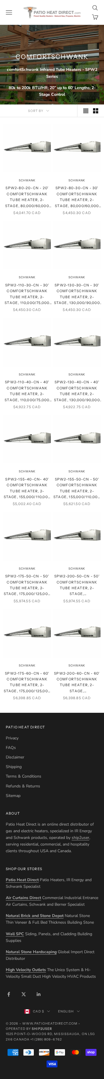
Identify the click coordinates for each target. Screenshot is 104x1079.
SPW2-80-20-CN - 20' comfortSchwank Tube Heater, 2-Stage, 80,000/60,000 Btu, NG (27, 197)
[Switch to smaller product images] (95, 111)
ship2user (80, 837)
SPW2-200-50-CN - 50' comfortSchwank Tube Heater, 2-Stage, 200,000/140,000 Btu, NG (77, 585)
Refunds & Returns (23, 786)
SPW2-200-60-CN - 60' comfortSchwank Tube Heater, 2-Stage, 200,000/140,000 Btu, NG (77, 682)
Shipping (14, 766)
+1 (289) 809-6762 (46, 1039)
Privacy (12, 738)
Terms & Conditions (23, 776)
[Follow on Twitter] (24, 994)
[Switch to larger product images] (85, 111)
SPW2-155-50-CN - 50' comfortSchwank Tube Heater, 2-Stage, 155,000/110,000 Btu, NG (76, 488)
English (66, 1011)
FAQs (11, 747)
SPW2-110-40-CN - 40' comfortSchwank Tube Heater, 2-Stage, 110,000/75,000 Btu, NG (27, 391)
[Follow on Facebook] (9, 994)
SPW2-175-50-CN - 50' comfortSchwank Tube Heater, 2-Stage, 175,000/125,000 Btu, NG (27, 585)
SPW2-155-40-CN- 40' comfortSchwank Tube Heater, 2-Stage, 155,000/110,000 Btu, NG (27, 488)
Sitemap (13, 795)
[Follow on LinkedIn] (39, 994)
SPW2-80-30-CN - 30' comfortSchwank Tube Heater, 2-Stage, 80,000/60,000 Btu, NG (77, 197)
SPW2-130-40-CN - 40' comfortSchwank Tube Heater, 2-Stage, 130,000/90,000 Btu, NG (77, 391)
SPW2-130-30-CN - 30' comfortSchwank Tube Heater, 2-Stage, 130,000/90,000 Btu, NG (77, 294)
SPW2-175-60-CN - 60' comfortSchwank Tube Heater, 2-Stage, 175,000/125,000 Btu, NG (27, 682)
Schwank (27, 180)
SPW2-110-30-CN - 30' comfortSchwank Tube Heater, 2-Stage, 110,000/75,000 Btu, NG (27, 294)
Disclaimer (15, 757)
